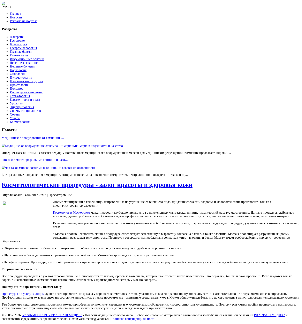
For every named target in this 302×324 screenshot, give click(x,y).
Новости (16, 17)
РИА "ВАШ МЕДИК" (269, 315)
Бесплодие (17, 40)
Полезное (16, 88)
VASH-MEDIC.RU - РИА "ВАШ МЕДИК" (52, 315)
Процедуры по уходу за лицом (23, 293)
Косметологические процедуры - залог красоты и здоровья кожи (97, 184)
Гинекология (19, 55)
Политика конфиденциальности (132, 319)
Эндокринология (22, 107)
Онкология (17, 74)
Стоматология (20, 96)
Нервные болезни (22, 66)
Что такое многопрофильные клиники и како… (35, 159)
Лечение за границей (24, 62)
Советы (15, 114)
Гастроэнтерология (23, 48)
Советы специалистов (25, 110)
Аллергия (16, 37)
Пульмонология (21, 77)
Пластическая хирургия (26, 81)
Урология (16, 103)
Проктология (19, 85)
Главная (15, 13)
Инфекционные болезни (27, 59)
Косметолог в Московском (71, 212)
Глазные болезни (21, 51)
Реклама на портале (23, 21)
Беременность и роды (25, 99)
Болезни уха (18, 44)
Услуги (15, 118)
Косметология (20, 122)
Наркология (18, 70)
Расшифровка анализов (26, 92)
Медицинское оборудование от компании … (33, 138)
